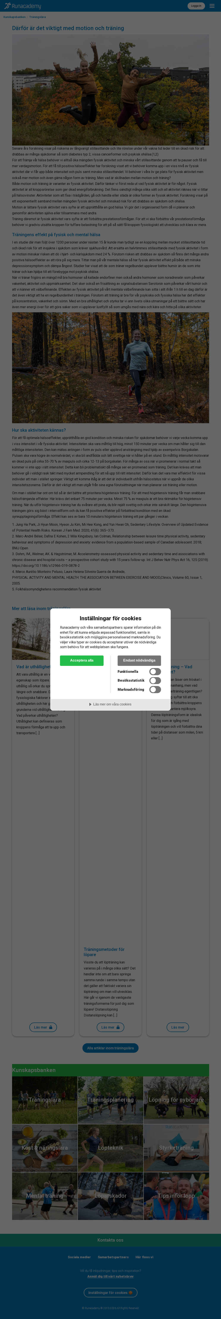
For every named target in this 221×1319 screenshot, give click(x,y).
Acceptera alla (81, 660)
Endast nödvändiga (139, 660)
